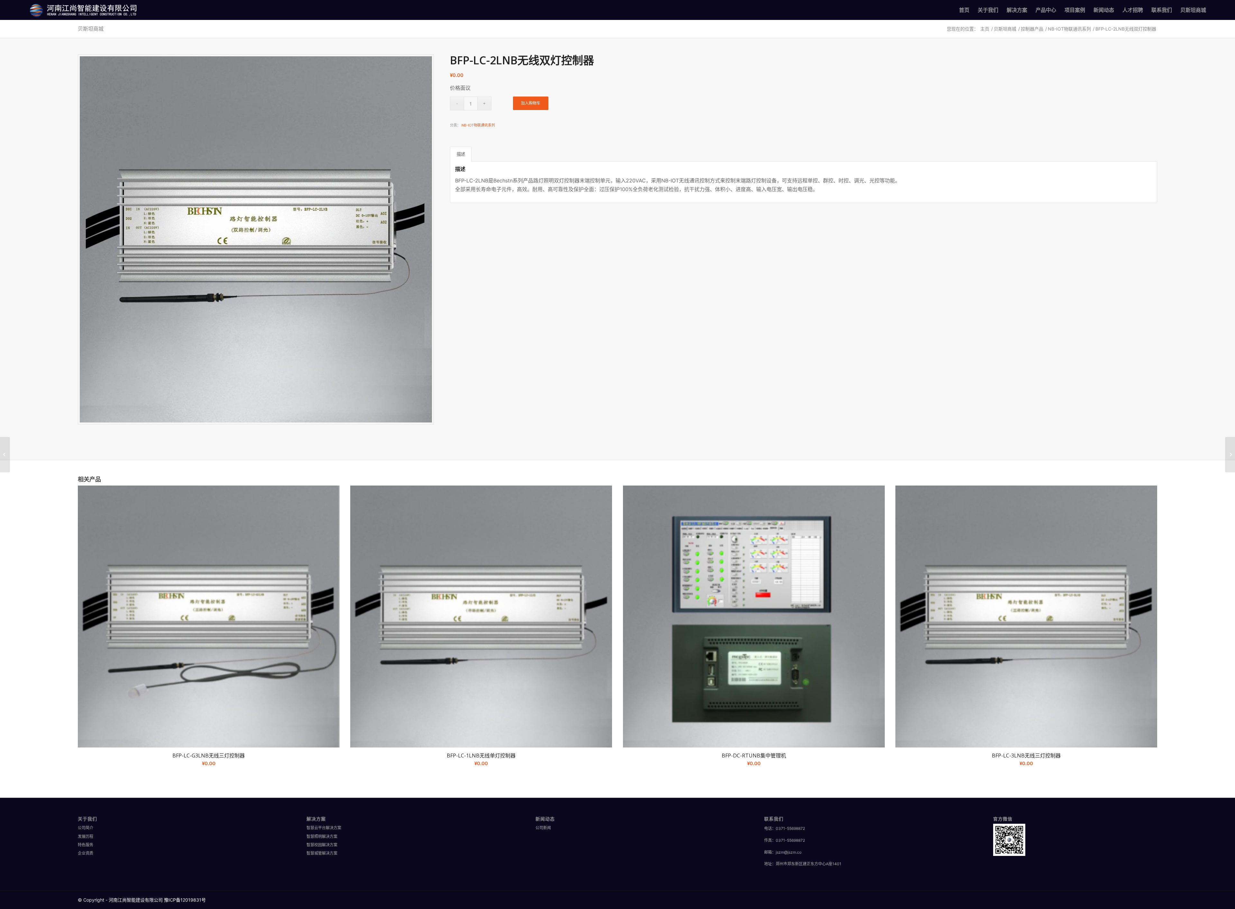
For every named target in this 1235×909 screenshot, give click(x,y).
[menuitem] (964, 10)
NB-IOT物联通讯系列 (478, 125)
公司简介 (85, 827)
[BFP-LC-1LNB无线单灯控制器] (5, 454)
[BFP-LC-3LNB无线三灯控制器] (1230, 454)
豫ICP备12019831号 (185, 900)
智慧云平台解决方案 (323, 827)
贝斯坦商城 (91, 28)
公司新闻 (543, 827)
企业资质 (85, 853)
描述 (461, 154)
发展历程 (85, 836)
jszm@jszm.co (788, 852)
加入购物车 (530, 103)
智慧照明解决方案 (321, 836)
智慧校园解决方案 (321, 844)
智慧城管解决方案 (321, 853)
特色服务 (85, 844)
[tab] (460, 154)
